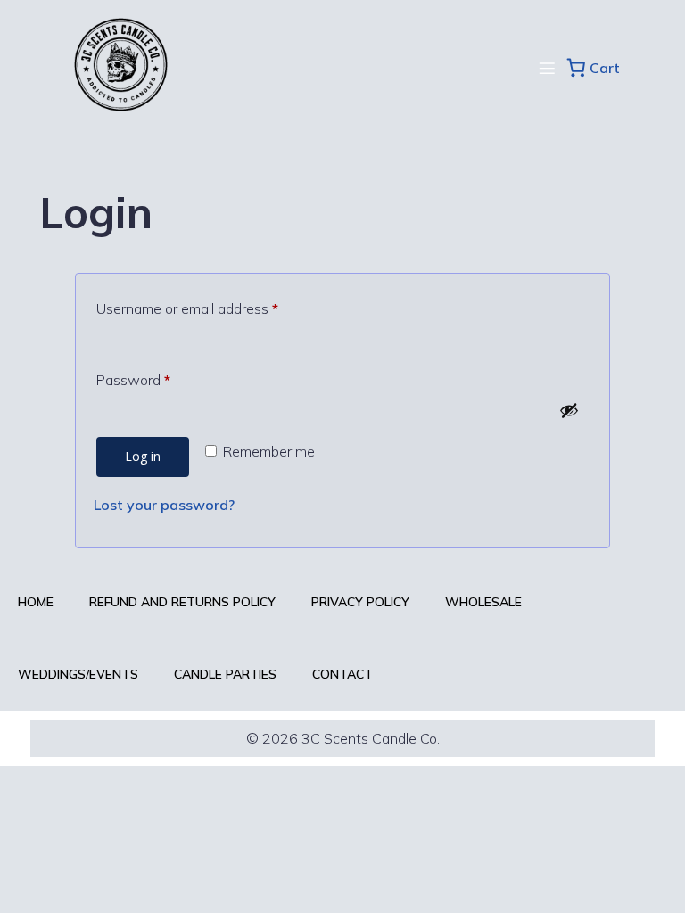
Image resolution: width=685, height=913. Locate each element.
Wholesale (483, 602)
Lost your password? (164, 505)
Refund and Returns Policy (182, 602)
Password (161, 379)
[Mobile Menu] (547, 68)
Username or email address (215, 308)
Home (36, 602)
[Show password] (569, 410)
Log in (143, 456)
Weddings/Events (78, 674)
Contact (342, 674)
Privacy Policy (360, 602)
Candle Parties (225, 674)
